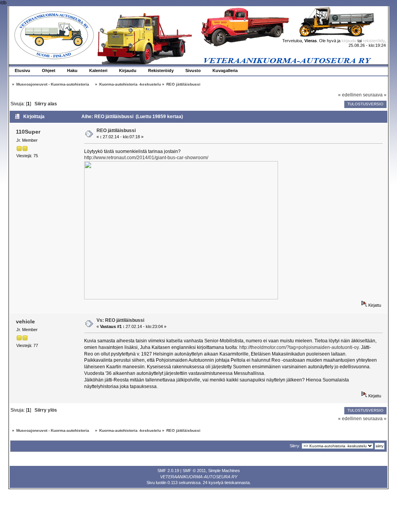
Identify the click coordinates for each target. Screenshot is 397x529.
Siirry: (295, 445)
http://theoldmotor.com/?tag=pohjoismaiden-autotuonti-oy (299, 347)
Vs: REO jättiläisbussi (120, 320)
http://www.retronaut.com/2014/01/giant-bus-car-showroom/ (146, 157)
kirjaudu (349, 40)
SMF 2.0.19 (168, 470)
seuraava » (375, 95)
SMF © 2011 (194, 470)
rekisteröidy (374, 40)
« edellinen (350, 95)
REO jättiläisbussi (116, 130)
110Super (28, 132)
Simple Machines (224, 470)
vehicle (25, 321)
